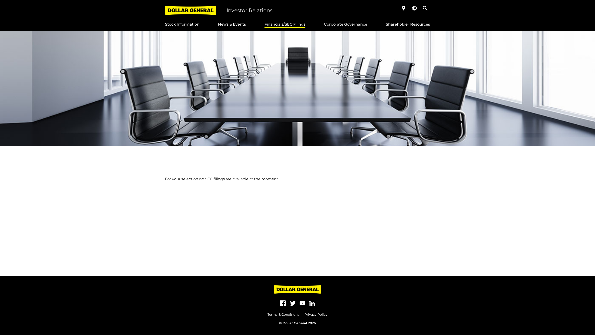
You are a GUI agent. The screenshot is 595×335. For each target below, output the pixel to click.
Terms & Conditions (283, 314)
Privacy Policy (315, 314)
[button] (403, 8)
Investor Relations (250, 10)
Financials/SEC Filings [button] (284, 24)
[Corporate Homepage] (190, 10)
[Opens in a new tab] (283, 303)
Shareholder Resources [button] (408, 24)
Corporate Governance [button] (345, 24)
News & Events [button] (232, 24)
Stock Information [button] (182, 24)
